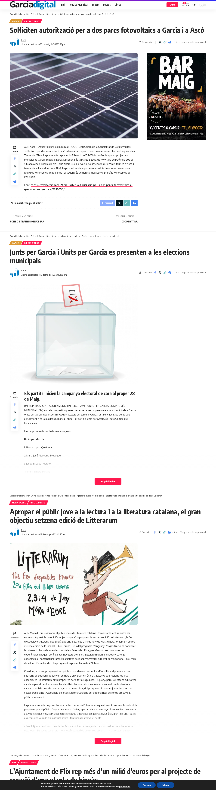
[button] (172, 4)
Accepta (147, 785)
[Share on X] (160, 42)
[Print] (169, 42)
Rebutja (166, 785)
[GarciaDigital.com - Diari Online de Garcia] (33, 4)
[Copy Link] (165, 42)
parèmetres (124, 786)
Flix (14, 762)
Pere (23, 39)
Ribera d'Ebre (31, 21)
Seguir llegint (108, 481)
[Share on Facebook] (155, 42)
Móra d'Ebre (19, 503)
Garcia (15, 21)
